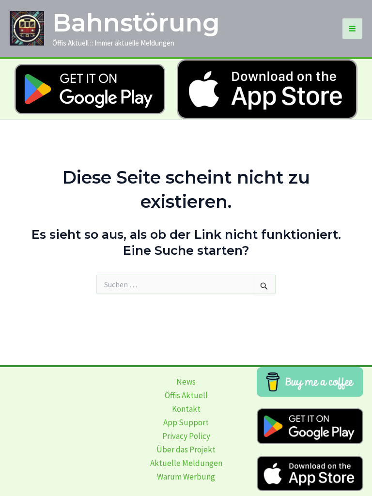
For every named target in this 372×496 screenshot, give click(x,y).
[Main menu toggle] (352, 28)
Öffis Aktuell (186, 395)
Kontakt (186, 408)
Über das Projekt (186, 449)
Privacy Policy (186, 436)
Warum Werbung (186, 476)
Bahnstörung (136, 23)
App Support (186, 422)
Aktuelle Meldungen (186, 463)
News (186, 381)
